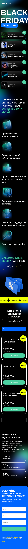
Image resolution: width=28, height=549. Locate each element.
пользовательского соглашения (12, 537)
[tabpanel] (14, 375)
